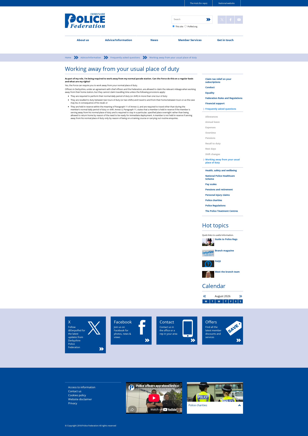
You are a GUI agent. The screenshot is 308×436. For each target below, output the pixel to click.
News (154, 40)
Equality (209, 92)
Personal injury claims (217, 194)
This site (179, 26)
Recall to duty (213, 143)
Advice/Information (118, 40)
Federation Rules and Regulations (223, 98)
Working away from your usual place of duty (222, 161)
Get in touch (225, 40)
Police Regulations (215, 205)
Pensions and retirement (219, 189)
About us (83, 40)
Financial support (215, 103)
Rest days (210, 148)
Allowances (211, 116)
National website (226, 3)
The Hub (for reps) (198, 3)
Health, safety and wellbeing (221, 170)
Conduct (210, 87)
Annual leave (212, 121)
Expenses (210, 127)
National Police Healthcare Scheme (220, 177)
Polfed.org (192, 26)
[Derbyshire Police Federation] (89, 22)
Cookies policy (77, 395)
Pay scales (211, 184)
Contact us (74, 391)
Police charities (213, 200)
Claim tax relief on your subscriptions (218, 80)
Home (68, 57)
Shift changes (212, 154)
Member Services (189, 40)
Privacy (72, 403)
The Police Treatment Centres (221, 210)
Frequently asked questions (125, 57)
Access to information (81, 387)
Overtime (210, 132)
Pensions (210, 138)
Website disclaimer (80, 399)
